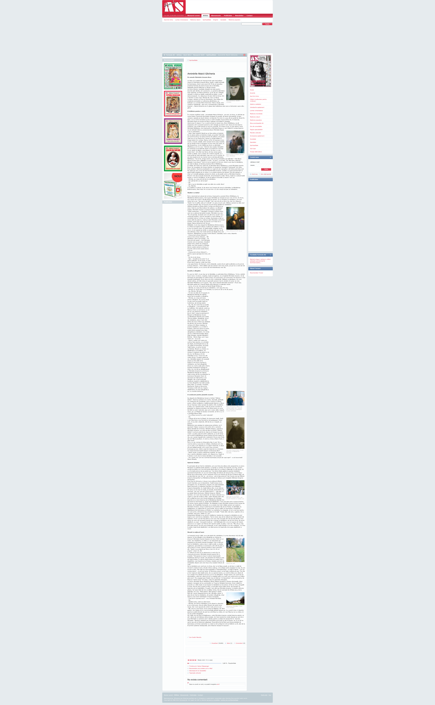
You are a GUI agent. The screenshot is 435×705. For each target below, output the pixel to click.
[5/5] (196, 660)
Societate (253, 139)
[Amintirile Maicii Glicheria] (235, 152)
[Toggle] (270, 157)
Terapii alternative (256, 151)
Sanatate (223, 19)
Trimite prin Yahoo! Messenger (199, 666)
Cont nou (255, 174)
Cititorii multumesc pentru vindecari (258, 100)
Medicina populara (234, 19)
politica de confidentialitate (229, 700)
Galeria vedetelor (255, 104)
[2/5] (190, 660)
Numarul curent (193, 15)
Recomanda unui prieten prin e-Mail (200, 668)
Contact (249, 15)
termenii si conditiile (213, 700)
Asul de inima (168, 19)
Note (229, 643)
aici (218, 684)
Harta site (264, 695)
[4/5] (194, 660)
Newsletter (239, 15)
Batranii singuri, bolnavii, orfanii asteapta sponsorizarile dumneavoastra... (260, 260)
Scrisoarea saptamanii (257, 136)
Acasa (252, 90)
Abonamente (216, 15)
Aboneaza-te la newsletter (197, 670)
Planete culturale (255, 132)
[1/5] (188, 660)
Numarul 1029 (198, 55)
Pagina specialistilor (256, 129)
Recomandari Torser (256, 273)
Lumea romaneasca (181, 19)
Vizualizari (217, 643)
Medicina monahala (256, 113)
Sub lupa (253, 148)
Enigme (215, 19)
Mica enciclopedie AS (256, 123)
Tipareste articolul (195, 673)
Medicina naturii (195, 19)
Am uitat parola (266, 174)
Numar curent (168, 695)
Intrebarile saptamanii (257, 107)
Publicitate (228, 15)
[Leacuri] (173, 104)
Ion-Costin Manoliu (195, 637)
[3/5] (192, 660)
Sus (270, 695)
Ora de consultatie (256, 126)
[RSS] (244, 55)
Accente (252, 93)
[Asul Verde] (173, 77)
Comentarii (240, 643)
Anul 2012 (187, 55)
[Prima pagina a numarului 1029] (260, 71)
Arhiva (205, 15)
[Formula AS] (174, 7)
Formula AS (170, 55)
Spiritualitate (207, 19)
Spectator (253, 142)
